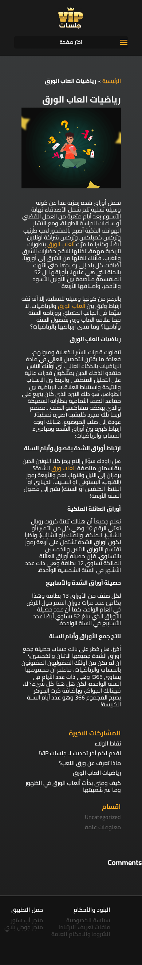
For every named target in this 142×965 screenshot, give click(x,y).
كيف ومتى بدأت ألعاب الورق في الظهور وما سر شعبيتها (73, 786)
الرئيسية (111, 80)
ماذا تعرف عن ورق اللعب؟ (90, 762)
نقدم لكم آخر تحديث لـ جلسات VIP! (80, 753)
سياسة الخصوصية (88, 920)
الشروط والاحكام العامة (80, 933)
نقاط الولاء (108, 743)
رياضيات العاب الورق (97, 772)
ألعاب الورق (61, 244)
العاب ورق (63, 468)
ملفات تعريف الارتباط (84, 927)
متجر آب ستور (27, 920)
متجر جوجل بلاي (23, 927)
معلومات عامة (103, 827)
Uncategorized (103, 816)
